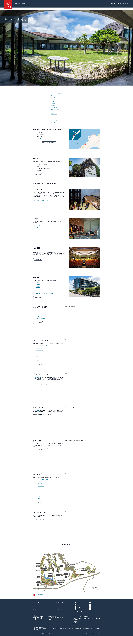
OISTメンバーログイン (86, 633)
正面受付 (54, 101)
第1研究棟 (38, 282)
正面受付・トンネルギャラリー (57, 97)
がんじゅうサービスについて (41, 384)
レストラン (38, 314)
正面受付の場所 (39, 225)
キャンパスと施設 (54, 91)
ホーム (16, 9)
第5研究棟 (38, 291)
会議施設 (53, 103)
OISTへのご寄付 (36, 602)
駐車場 (52, 95)
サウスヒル (40, 490)
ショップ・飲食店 (54, 107)
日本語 (115, 3)
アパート (37, 481)
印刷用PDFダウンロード (41, 594)
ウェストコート (41, 486)
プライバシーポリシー (96, 633)
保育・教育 (53, 116)
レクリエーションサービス (41, 345)
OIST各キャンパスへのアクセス (49, 142)
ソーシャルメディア (58, 607)
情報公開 (35, 605)
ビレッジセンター (41, 483)
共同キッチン (38, 360)
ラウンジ (37, 358)
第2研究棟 (38, 284)
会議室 (37, 356)
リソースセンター (39, 347)
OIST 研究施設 (38, 297)
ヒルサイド (40, 496)
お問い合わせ (50, 619)
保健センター (54, 114)
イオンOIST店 (39, 316)
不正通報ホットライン (38, 607)
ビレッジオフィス (39, 350)
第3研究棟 (38, 287)
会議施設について (38, 259)
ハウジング (53, 118)
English (112, 3)
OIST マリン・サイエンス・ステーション (44, 293)
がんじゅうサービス (55, 111)
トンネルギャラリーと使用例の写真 (40, 200)
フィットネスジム (39, 352)
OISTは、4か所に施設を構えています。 (59, 93)
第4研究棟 (38, 289)
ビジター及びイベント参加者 (42, 479)
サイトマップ (56, 609)
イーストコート (41, 488)
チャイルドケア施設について (41, 449)
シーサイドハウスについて (40, 519)
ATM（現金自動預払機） (41, 318)
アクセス (35, 609)
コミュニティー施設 (55, 109)
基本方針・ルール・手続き (59, 602)
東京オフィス (38, 138)
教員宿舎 (37, 494)
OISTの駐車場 (38, 174)
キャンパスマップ (54, 122)
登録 (75, 622)
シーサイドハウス (54, 120)
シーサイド (40, 498)
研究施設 (53, 105)
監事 (54, 605)
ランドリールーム (39, 354)
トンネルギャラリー (56, 99)
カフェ (37, 312)
